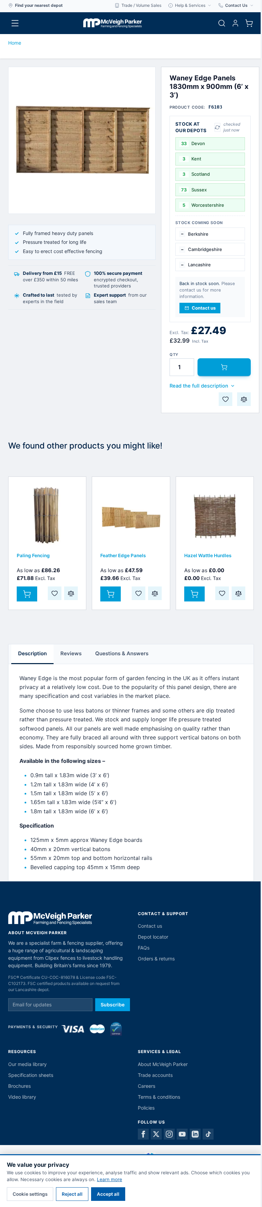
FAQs (143, 948)
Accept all (108, 1194)
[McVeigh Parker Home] (112, 23)
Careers (146, 1086)
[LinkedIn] (195, 1134)
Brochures (19, 1086)
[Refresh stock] (217, 127)
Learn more (109, 1179)
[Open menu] (15, 23)
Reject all (72, 1194)
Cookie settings (30, 1194)
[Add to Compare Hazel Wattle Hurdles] (238, 593)
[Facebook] (143, 1134)
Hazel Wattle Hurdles (207, 555)
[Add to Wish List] (225, 399)
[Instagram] (169, 1134)
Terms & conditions (159, 1097)
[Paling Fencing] (47, 515)
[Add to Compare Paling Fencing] (71, 593)
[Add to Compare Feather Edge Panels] (155, 593)
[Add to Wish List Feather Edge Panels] (138, 593)
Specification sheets (30, 1075)
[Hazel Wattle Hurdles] (214, 515)
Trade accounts (155, 1075)
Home (14, 43)
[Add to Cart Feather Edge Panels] (110, 593)
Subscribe (113, 1004)
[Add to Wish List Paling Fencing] (54, 593)
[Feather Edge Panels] (130, 515)
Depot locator (153, 937)
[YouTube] (182, 1134)
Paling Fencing (33, 555)
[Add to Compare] (244, 399)
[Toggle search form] (222, 23)
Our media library (27, 1064)
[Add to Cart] (224, 367)
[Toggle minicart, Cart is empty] (249, 23)
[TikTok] (208, 1134)
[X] (156, 1134)
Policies (146, 1108)
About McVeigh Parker (163, 1064)
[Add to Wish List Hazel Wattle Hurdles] (222, 593)
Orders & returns (156, 958)
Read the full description (199, 386)
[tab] (32, 654)
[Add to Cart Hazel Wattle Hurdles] (194, 593)
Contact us (150, 926)
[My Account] (235, 23)
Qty (174, 355)
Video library (22, 1097)
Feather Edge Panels (123, 555)
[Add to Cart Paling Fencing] (27, 593)
